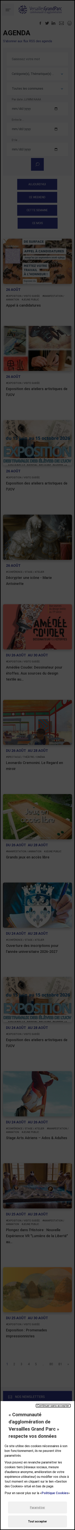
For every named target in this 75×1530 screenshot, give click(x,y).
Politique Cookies (55, 1493)
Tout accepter (37, 1521)
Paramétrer (37, 1507)
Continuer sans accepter (53, 1405)
